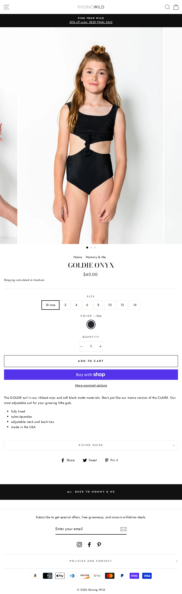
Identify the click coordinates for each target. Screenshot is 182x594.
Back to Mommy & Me (94, 491)
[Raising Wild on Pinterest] (99, 544)
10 (110, 304)
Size (91, 296)
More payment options (91, 385)
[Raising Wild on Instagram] (79, 544)
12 (122, 304)
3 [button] (95, 248)
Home (77, 257)
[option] (91, 20)
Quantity (91, 337)
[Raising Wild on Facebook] (89, 544)
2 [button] (92, 248)
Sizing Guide (91, 445)
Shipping (9, 280)
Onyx (91, 324)
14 (135, 304)
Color (91, 316)
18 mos (50, 304)
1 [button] (87, 248)
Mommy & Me (96, 257)
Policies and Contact (91, 561)
